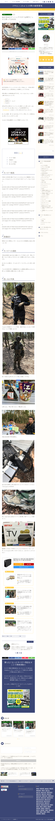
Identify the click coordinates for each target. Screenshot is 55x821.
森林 (8, 636)
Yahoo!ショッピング (23, 567)
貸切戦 (44, 813)
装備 (43, 220)
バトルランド (45, 187)
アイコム (48, 790)
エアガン (44, 219)
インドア (39, 792)
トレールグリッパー (40, 801)
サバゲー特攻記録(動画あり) (45, 162)
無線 (47, 810)
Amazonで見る (18, 564)
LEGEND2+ (39, 790)
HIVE (43, 188)
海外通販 (43, 810)
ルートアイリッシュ (46, 183)
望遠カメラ (48, 808)
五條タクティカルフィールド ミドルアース (47, 175)
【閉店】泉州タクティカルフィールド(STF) (47, 191)
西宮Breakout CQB (46, 206)
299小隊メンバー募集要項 (46, 53)
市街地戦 (39, 808)
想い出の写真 (12, 164)
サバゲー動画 (12, 157)
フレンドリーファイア (14, 636)
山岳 (41, 806)
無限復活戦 (51, 810)
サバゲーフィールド (46, 222)
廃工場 (43, 808)
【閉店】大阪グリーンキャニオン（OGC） (47, 194)
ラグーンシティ (45, 197)
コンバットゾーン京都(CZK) (47, 180)
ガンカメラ (39, 794)
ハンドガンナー (47, 801)
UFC (43, 790)
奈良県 (4, 636)
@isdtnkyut (6, 109)
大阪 (38, 806)
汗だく (38, 810)
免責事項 (14, 819)
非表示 (20, 153)
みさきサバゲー (45, 196)
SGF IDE (44, 182)
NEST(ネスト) (45, 168)
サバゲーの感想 (13, 162)
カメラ (43, 224)
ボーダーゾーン (45, 202)
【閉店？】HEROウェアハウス (47, 208)
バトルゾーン (45, 185)
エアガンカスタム (44, 232)
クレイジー (44, 794)
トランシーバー (48, 799)
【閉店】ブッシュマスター (7, 14)
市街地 (50, 806)
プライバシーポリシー (7, 819)
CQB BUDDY (45, 173)
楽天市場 (29, 564)
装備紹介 (11, 160)
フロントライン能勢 (46, 201)
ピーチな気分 (45, 165)
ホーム (6, 1)
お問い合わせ (35, 1)
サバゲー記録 (26, 1)
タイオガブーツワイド (41, 799)
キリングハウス (45, 177)
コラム (41, 235)
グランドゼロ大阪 (46, 167)
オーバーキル (23, 636)
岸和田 (45, 806)
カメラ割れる (50, 792)
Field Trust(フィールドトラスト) (47, 171)
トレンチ (44, 199)
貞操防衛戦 (39, 813)
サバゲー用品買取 (16, 1)
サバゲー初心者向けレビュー (45, 216)
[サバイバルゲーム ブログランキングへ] (8, 787)
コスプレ (49, 794)
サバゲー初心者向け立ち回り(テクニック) (45, 228)
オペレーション (45, 204)
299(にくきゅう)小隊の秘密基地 (27, 6)
